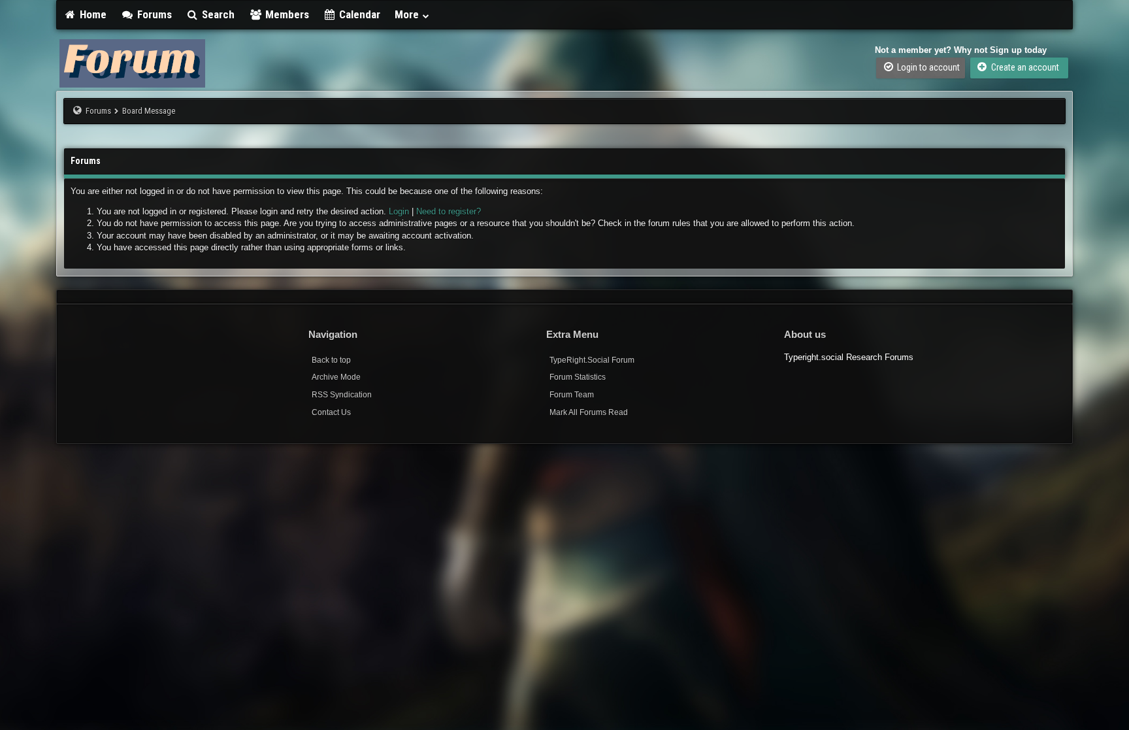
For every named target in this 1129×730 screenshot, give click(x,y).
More (408, 14)
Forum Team (571, 394)
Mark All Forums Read (588, 412)
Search (217, 14)
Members (286, 14)
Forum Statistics (577, 377)
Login (399, 211)
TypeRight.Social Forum (591, 360)
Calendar (358, 14)
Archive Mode (336, 377)
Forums (153, 14)
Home (91, 14)
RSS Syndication (342, 394)
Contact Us (331, 412)
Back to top (331, 360)
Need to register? (448, 211)
